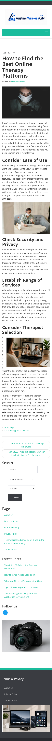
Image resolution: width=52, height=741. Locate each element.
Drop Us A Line (11, 521)
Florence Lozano (18, 81)
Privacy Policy (10, 533)
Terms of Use (10, 549)
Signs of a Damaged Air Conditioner (21, 587)
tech (19, 430)
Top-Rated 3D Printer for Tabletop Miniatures (26, 445)
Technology (9, 427)
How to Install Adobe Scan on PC (20, 574)
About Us (8, 515)
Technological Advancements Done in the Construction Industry (24, 542)
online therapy (10, 430)
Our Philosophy (11, 527)
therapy (25, 430)
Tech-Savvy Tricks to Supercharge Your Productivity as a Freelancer (26, 453)
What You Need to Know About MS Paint (23, 581)
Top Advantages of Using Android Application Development (20, 595)
